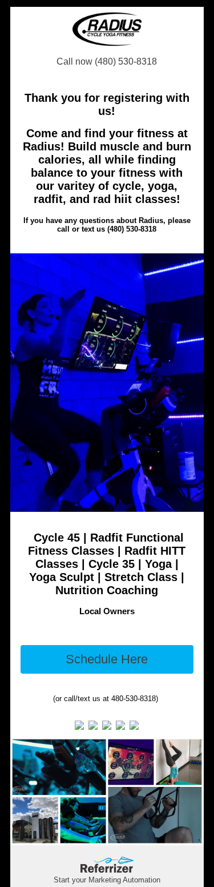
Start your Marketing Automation (107, 880)
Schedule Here (107, 659)
